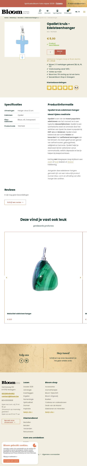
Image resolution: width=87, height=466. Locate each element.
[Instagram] (26, 361)
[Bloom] (15, 11)
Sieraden (20, 17)
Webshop (13, 17)
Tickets (59, 3)
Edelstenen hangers (31, 17)
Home (6, 17)
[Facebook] (21, 361)
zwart (50, 162)
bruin (57, 162)
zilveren (71, 162)
